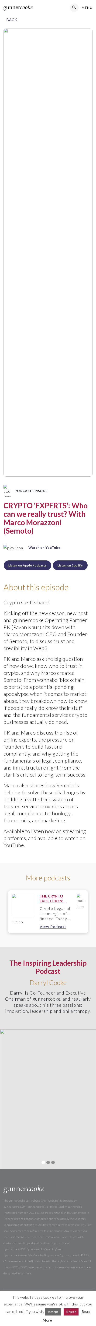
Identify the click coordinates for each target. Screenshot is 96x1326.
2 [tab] (48, 1162)
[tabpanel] (48, 911)
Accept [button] (53, 1312)
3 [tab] (53, 1162)
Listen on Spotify (70, 565)
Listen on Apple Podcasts (27, 565)
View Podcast (53, 926)
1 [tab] (43, 1162)
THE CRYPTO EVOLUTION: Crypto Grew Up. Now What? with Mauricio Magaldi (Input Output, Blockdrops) (55, 899)
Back (11, 19)
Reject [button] (71, 1312)
